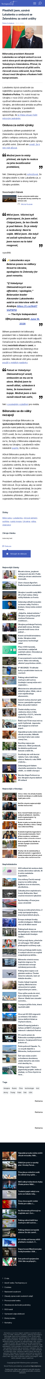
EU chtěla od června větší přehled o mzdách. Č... (29, 1240)
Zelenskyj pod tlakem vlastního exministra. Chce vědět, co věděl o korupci (30, 768)
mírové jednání (30, 518)
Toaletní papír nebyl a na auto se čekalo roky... (28, 1192)
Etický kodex (9, 1318)
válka (33, 521)
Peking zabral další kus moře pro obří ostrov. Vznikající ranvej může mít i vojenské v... (30, 681)
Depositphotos (36, 1366)
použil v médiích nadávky (14, 362)
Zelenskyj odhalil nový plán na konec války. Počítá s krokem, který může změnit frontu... (30, 605)
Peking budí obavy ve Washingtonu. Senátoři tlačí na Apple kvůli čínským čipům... (30, 933)
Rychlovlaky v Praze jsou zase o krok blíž (28, 901)
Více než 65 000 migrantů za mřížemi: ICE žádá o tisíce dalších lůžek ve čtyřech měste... (29, 1018)
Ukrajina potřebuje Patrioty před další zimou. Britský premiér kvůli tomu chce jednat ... (30, 628)
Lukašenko (18, 518)
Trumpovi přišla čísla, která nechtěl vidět (30, 1005)
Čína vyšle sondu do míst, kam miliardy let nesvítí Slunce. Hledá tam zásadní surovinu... (29, 997)
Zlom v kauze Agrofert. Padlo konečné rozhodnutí (29, 584)
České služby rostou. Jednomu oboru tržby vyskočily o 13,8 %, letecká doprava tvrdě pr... (29, 713)
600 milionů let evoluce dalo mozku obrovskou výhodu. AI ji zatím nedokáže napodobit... (30, 872)
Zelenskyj (6, 525)
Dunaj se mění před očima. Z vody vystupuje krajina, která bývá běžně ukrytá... (30, 912)
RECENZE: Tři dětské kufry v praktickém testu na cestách (30, 670)
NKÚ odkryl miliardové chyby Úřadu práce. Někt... (30, 1183)
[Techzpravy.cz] (9, 3)
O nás (6, 1278)
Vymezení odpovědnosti (14, 1314)
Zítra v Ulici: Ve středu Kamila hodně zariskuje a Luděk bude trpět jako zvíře (30, 796)
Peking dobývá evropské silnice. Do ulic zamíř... (28, 1231)
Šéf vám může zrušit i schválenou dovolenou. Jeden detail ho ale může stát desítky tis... (29, 1059)
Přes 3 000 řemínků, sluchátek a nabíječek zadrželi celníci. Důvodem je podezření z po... (30, 650)
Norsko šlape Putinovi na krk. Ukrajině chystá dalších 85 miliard (30, 777)
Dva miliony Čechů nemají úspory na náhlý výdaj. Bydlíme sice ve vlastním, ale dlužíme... (29, 883)
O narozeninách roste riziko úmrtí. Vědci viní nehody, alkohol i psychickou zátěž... (30, 660)
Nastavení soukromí (12, 1292)
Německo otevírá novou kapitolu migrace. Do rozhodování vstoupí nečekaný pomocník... (28, 963)
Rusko (14, 1088)
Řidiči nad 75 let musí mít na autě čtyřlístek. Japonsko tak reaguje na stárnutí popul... (30, 724)
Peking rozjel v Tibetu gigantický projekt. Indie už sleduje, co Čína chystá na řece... (29, 1071)
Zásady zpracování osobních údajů (18, 1296)
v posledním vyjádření (17, 404)
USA (30, 1092)
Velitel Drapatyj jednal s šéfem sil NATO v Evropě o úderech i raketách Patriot (29, 1027)
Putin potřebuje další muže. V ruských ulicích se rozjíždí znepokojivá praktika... (30, 952)
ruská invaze (16, 521)
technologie (29, 1088)
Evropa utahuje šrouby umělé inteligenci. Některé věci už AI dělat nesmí (29, 922)
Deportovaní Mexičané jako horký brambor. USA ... (30, 1250)
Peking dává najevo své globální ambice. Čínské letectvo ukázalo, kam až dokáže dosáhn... (29, 974)
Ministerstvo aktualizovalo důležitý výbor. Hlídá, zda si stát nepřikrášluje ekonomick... (29, 692)
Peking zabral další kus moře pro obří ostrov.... (28, 1221)
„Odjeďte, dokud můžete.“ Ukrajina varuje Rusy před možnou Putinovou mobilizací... (29, 617)
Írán (25, 1092)
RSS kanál (8, 1309)
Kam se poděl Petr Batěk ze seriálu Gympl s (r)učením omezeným (29, 843)
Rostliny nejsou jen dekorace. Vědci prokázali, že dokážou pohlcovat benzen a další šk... (29, 747)
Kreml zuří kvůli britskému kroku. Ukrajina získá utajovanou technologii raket (29, 639)
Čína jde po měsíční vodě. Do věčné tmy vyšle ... (29, 1173)
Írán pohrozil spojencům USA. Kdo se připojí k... (28, 1260)
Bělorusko (7, 518)
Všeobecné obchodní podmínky (17, 1305)
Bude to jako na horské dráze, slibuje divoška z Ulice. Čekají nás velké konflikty (30, 824)
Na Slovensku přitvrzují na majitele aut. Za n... (29, 1212)
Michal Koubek (27, 204)
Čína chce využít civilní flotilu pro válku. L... (28, 1202)
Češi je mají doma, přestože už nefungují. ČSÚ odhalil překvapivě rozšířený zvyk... (30, 942)
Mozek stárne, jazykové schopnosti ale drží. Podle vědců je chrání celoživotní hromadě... (29, 575)
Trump (12, 1092)
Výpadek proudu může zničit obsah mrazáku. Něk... (30, 1154)
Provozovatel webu (12, 1300)
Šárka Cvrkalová (8, 23)
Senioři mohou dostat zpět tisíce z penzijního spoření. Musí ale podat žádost (29, 702)
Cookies (7, 1287)
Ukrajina (26, 521)
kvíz (37, 1088)
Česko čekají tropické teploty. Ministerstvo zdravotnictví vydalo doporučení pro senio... (28, 986)
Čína (21, 1088)
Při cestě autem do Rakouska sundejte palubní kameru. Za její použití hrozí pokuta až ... (30, 1039)
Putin (19, 1092)
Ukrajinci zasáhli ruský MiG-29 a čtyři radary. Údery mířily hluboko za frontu (30, 594)
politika (5, 521)
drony (6, 1092)
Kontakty (8, 1322)
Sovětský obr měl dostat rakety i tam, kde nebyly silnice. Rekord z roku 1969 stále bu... (29, 758)
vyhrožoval (32, 174)
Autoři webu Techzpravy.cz (15, 1283)
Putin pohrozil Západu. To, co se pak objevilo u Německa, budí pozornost (29, 1048)
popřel (15, 448)
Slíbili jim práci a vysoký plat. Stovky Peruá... (28, 1164)
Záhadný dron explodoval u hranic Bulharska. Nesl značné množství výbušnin (29, 893)
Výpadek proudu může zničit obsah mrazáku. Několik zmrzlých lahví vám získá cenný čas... (30, 735)
